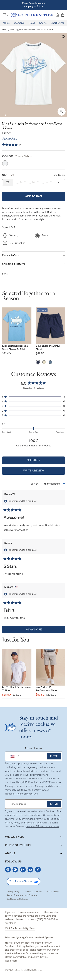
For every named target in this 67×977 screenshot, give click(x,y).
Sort (33, 483)
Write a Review (39, 472)
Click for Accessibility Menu (20, 928)
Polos (32, 23)
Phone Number (33, 748)
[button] (63, 37)
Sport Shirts (57, 23)
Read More (11, 960)
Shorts (42, 23)
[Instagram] (23, 870)
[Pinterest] (15, 870)
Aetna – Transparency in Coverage (22, 895)
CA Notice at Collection (17, 899)
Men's (6, 23)
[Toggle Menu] (5, 15)
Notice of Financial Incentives (42, 826)
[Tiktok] (38, 870)
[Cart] (62, 15)
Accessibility (52, 892)
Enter (54, 756)
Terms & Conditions (15, 778)
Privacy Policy (36, 775)
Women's (19, 23)
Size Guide (59, 175)
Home (5, 30)
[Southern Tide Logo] (32, 15)
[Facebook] (8, 870)
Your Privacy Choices (20, 881)
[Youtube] (30, 870)
